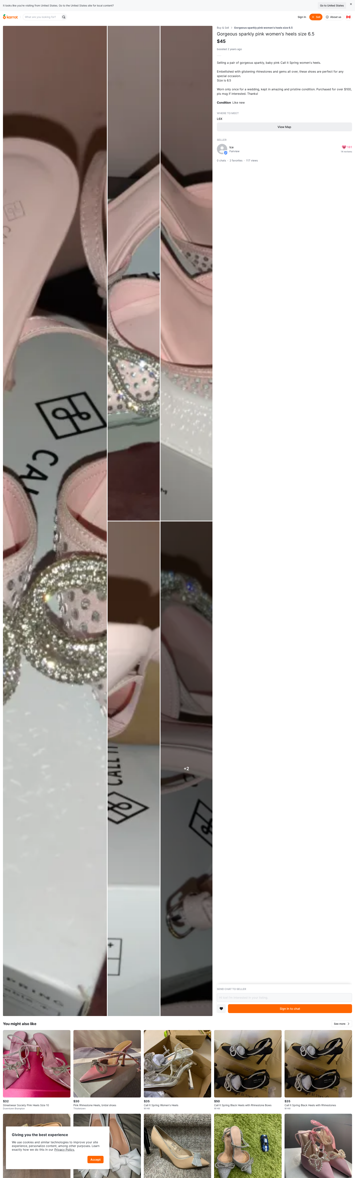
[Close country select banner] (351, 4)
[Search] (63, 17)
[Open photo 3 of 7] (186, 273)
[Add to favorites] (221, 1008)
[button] (342, 1023)
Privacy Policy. (64, 1149)
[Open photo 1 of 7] (55, 521)
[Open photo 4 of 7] (134, 768)
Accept (95, 1159)
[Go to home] (10, 17)
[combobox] (42, 17)
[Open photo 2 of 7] (134, 273)
